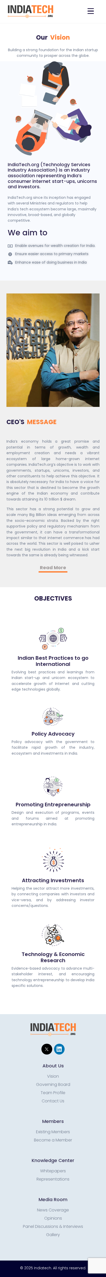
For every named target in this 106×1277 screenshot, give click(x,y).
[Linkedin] (59, 1049)
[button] (53, 568)
